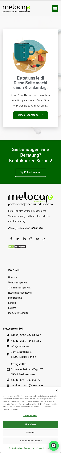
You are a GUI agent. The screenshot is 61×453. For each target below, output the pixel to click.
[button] (56, 390)
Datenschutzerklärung (33, 448)
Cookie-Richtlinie (16, 448)
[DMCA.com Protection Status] (17, 248)
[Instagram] (31, 239)
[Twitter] (18, 239)
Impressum (47, 448)
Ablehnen (30, 432)
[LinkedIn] (24, 239)
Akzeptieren (30, 424)
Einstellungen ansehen (31, 441)
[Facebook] (11, 239)
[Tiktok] (44, 239)
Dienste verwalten (30, 416)
